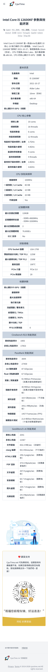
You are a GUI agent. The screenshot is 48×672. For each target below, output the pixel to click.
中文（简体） (16, 30)
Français (34, 30)
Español (33, 33)
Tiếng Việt (26, 36)
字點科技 (25, 648)
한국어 (19, 33)
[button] (4, 4)
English (8, 30)
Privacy (11, 666)
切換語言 (24, 658)
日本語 (14, 33)
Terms (17, 666)
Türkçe (20, 36)
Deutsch (8, 33)
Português (26, 33)
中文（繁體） (26, 30)
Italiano (40, 33)
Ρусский (41, 30)
